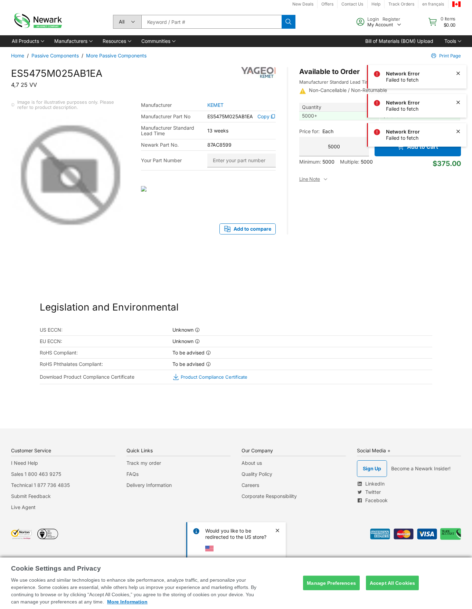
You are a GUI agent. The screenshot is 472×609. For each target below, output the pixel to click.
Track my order (143, 463)
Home (17, 55)
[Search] (288, 22)
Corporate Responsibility (269, 496)
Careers (250, 485)
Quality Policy (257, 474)
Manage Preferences (331, 582)
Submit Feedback (31, 496)
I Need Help (24, 463)
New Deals (302, 4)
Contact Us (352, 4)
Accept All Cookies (392, 582)
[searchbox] (211, 22)
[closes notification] (458, 15)
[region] (236, 583)
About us (252, 463)
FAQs (132, 474)
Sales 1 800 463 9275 (36, 474)
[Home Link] (37, 21)
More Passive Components (116, 55)
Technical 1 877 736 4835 (40, 485)
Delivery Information (149, 485)
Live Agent (23, 507)
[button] (27, 41)
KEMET (215, 105)
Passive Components (55, 55)
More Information (127, 602)
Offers (327, 4)
